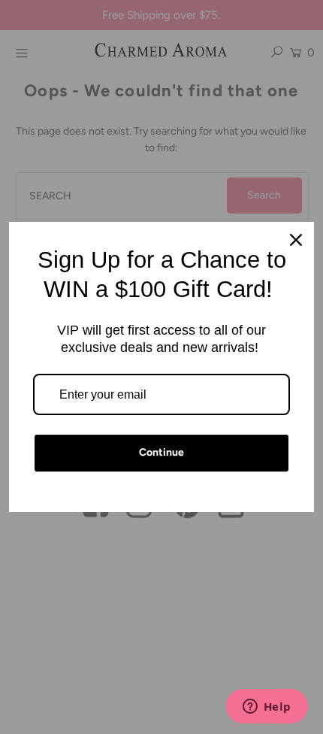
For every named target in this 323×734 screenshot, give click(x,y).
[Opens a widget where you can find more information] (266, 707)
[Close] (296, 240)
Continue (161, 452)
